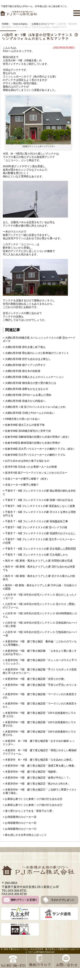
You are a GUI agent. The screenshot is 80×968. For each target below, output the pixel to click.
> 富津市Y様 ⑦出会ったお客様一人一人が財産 (30, 466)
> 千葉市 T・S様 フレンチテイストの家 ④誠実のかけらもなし (39, 533)
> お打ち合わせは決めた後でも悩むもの (26, 460)
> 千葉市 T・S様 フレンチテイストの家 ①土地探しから (37, 554)
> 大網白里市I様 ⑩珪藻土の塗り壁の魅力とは (29, 382)
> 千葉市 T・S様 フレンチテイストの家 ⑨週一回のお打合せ (38, 499)
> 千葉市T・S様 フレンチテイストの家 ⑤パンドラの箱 (35, 527)
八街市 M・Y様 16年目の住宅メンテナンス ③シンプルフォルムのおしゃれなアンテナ (40, 36)
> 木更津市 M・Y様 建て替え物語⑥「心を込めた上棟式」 (38, 759)
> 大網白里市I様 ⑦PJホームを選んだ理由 (27, 394)
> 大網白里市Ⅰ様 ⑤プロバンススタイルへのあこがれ (34, 406)
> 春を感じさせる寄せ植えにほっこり (25, 834)
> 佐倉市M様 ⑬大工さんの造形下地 (23, 424)
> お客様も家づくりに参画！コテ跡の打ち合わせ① (32, 804)
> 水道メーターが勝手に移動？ (21, 484)
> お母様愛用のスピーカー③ (19, 816)
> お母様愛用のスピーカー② (19, 822)
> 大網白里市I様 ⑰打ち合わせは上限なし (27, 358)
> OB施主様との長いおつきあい (23, 418)
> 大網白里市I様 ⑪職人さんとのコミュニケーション (33, 376)
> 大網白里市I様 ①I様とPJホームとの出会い (29, 412)
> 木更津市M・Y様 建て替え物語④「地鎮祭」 (30, 771)
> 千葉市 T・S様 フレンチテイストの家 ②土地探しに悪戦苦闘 (39, 548)
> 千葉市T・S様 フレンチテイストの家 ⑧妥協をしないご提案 (39, 505)
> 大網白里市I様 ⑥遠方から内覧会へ (24, 400)
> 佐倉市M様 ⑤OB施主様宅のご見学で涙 (27, 430)
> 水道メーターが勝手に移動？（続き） (26, 478)
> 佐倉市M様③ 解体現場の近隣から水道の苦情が (31, 442)
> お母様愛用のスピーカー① (19, 828)
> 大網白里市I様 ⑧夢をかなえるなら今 (25, 388)
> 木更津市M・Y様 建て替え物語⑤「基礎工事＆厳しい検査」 (41, 765)
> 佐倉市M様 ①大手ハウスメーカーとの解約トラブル (34, 454)
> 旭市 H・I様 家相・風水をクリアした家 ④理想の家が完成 (37, 560)
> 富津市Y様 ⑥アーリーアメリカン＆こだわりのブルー (35, 472)
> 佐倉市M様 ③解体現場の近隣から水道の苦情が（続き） (37, 436)
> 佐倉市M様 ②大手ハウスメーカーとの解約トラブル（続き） (39, 448)
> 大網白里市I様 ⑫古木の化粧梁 (21, 370)
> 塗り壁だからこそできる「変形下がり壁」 (29, 810)
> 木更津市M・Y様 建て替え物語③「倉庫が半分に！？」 (38, 777)
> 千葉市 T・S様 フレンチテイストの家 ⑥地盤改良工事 (35, 521)
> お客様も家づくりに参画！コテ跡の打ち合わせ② (32, 798)
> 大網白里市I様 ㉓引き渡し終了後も (24, 346)
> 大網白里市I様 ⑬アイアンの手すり (24, 364)
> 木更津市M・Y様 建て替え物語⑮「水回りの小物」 (36, 678)
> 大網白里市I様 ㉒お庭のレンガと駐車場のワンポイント (36, 352)
